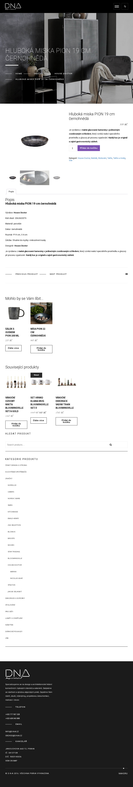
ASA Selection (14, 525)
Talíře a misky (119, 158)
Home (19, 74)
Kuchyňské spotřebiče (15, 472)
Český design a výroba (16, 465)
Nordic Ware (14, 498)
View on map (11, 761)
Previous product (27, 274)
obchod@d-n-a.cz (13, 736)
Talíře (109, 158)
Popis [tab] (11, 191)
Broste (11, 538)
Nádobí (94, 158)
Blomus (11, 532)
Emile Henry (13, 518)
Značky (38, 74)
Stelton (11, 585)
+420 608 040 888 (12, 718)
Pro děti (9, 611)
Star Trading (14, 552)
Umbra (11, 492)
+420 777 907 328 (12, 714)
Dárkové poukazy (13, 631)
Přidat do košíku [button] (41, 349)
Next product (58, 274)
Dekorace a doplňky (15, 598)
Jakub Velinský (15, 592)
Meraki (13, 572)
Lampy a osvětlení (13, 618)
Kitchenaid (13, 512)
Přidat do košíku (88, 148)
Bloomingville (15, 558)
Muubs (11, 545)
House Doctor (64, 74)
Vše (70, 160)
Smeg (10, 505)
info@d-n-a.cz (12, 732)
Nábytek (9, 625)
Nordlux (12, 485)
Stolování (102, 158)
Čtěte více (13, 348)
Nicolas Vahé (16, 578)
